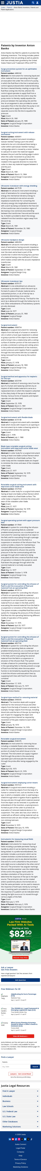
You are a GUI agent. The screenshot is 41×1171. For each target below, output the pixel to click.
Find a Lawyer (7, 1057)
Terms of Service (20, 1159)
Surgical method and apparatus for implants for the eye (19, 377)
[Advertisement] (20, 26)
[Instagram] (19, 1139)
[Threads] (22, 1139)
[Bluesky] (25, 1139)
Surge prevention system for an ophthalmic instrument (19, 70)
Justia (3, 7)
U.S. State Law (9, 1116)
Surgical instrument (9, 325)
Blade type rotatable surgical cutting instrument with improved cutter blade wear (19, 447)
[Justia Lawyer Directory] (31, 1139)
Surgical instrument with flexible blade (17, 417)
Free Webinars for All (10, 989)
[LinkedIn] (10, 1139)
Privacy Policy (20, 1163)
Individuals (7, 1096)
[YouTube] (13, 1139)
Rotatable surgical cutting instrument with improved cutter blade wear (18, 485)
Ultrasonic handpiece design (12, 240)
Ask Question (20, 980)
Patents (9, 7)
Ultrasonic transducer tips (11, 281)
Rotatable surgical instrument (13, 739)
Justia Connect (20, 1144)
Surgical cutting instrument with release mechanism (17, 133)
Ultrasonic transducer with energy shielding (19, 186)
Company (20, 1152)
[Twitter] (28, 1139)
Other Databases (10, 1121)
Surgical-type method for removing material (19, 697)
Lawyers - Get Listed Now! (20, 1074)
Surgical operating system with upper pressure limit (20, 521)
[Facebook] (16, 1139)
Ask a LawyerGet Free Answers (9, 968)
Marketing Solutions (12, 1126)
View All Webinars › (20, 1036)
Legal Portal (20, 1148)
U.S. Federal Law (10, 1111)
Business (6, 1101)
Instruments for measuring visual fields (17, 839)
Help (20, 1156)
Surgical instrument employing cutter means (19, 783)
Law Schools (8, 1106)
